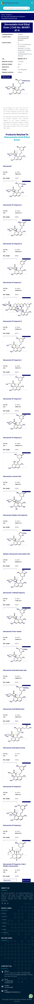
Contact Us (5, 932)
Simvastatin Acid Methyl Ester (13, 709)
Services (4, 919)
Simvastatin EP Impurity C (12, 282)
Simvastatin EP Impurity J (12, 825)
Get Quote (27, 880)
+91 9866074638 (8, 981)
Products (8, 15)
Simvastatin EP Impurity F (12, 399)
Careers (4, 929)
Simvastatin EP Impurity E (12, 360)
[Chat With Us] (31, 996)
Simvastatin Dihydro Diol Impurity (15, 515)
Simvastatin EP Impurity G (12, 438)
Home (3, 15)
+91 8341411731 (8, 982)
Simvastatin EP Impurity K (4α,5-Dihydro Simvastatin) (14, 865)
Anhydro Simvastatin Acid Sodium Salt (16, 554)
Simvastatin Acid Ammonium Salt (14, 670)
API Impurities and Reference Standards (13, 16)
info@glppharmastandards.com (12, 992)
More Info (7, 880)
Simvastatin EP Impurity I (12, 787)
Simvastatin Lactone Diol (12, 476)
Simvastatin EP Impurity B (12, 244)
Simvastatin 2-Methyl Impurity (14, 593)
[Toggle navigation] (32, 3)
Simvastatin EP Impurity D (12, 321)
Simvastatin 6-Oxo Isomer (12, 631)
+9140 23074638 (8, 987)
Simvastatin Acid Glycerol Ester (14, 748)
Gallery (4, 926)
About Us (4, 916)
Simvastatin (7, 166)
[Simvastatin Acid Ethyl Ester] (17, 90)
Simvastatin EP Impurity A (12, 205)
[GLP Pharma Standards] (10, 3)
